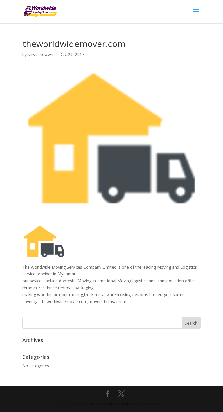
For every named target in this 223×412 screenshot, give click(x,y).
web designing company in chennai (123, 403)
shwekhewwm (41, 54)
